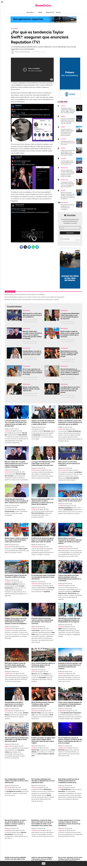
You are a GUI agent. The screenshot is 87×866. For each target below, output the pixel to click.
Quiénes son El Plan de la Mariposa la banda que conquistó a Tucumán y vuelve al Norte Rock (43, 422)
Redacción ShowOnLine (22, 51)
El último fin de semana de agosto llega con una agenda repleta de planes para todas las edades (42, 539)
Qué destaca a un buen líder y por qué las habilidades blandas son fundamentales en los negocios (69, 620)
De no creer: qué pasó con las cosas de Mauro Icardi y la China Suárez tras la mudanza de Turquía (32, 371)
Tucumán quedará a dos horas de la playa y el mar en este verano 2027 (70, 500)
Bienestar (61, 710)
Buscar (58, 12)
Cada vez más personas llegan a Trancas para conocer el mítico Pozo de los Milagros (42, 859)
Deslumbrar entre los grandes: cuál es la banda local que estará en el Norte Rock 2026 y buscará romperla (70, 665)
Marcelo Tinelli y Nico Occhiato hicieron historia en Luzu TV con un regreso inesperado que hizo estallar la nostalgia (32, 335)
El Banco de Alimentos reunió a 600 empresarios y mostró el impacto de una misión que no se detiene (32, 299)
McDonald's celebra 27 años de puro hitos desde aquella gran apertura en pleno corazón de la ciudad (15, 665)
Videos (40, 12)
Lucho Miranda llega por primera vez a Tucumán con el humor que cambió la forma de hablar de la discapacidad (35, 297)
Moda (6, 787)
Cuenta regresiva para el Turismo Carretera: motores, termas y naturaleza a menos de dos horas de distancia (69, 822)
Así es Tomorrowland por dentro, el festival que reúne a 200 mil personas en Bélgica (43, 665)
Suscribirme (70, 233)
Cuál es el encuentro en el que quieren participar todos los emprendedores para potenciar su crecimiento (69, 577)
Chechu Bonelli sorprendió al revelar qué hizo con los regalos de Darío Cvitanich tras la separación (16, 500)
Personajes (14, 28)
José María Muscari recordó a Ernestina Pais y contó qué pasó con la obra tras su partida (70, 389)
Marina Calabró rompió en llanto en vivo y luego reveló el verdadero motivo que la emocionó (69, 334)
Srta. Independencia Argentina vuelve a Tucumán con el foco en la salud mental (16, 780)
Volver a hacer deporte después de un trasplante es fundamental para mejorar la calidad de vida (70, 704)
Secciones (30, 12)
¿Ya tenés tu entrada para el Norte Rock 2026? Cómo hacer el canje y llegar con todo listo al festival (68, 121)
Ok (43, 863)
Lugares (61, 505)
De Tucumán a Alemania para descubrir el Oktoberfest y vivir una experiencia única (43, 780)
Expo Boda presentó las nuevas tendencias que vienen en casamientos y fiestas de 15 (68, 780)
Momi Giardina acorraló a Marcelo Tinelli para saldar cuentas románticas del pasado (69, 353)
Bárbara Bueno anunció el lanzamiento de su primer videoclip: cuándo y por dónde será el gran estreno (70, 540)
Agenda (7, 431)
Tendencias (62, 548)
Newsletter (50, 12)
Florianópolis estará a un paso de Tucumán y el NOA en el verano (16, 576)
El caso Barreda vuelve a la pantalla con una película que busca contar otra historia (43, 577)
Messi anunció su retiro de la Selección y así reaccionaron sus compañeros (25, 294)
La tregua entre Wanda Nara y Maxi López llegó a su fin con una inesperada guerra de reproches (69, 316)
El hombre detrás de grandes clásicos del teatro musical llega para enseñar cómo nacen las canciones (42, 620)
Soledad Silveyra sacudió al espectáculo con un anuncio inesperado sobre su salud (32, 352)
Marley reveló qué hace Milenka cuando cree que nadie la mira (31, 388)
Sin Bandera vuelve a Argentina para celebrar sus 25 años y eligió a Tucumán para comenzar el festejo (68, 110)
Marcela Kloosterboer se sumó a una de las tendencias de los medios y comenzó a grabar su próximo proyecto (70, 371)
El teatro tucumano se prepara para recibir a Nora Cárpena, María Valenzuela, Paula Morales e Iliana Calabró (43, 740)
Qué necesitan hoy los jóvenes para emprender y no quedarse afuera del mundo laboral (16, 739)
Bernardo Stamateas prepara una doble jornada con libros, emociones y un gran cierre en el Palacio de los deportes (42, 501)
